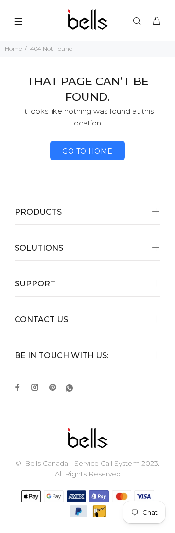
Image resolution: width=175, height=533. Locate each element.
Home (13, 48)
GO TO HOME (87, 151)
